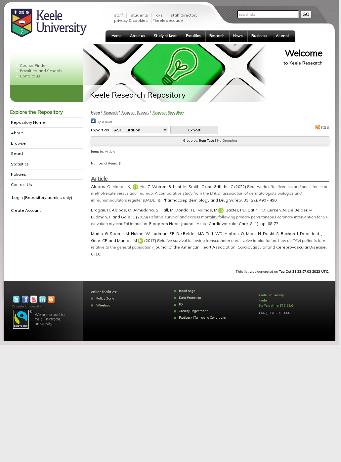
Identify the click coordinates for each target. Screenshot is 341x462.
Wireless (103, 305)
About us (137, 35)
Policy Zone (105, 298)
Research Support (135, 112)
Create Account (26, 210)
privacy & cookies (131, 20)
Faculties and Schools (41, 70)
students (139, 15)
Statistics (20, 164)
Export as (100, 129)
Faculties (193, 35)
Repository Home (28, 122)
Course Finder (33, 65)
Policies (18, 174)
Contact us (30, 75)
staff (118, 15)
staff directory (184, 15)
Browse (18, 143)
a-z (159, 15)
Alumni (282, 35)
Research (217, 35)
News (238, 35)
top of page (187, 291)
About (17, 132)
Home (116, 35)
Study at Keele (165, 35)
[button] (194, 130)
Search (17, 153)
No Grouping (227, 140)
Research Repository (168, 112)
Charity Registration (193, 311)
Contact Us (21, 184)
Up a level (104, 122)
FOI (181, 304)
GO (306, 14)
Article (110, 151)
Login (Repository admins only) (42, 197)
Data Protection (190, 298)
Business (259, 35)
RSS (324, 127)
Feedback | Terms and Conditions (202, 317)
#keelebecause (167, 20)
